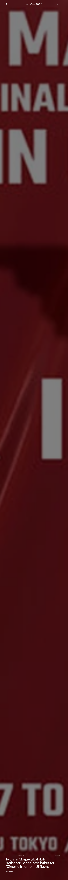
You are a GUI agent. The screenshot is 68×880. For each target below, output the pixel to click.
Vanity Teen (9, 871)
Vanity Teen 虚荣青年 (34, 4)
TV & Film (13, 855)
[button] (7, 4)
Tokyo (8, 855)
